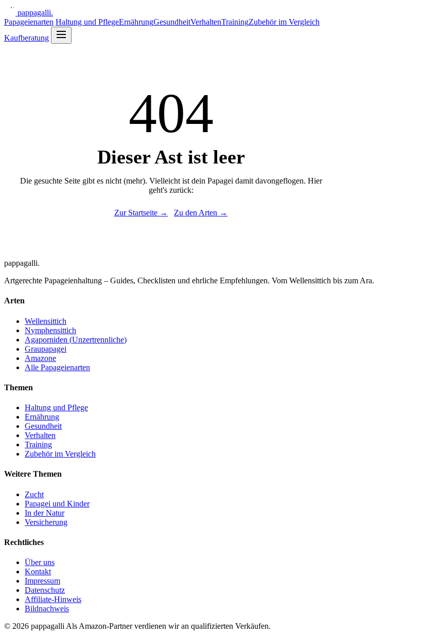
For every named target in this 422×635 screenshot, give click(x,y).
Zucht (34, 494)
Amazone (40, 358)
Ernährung (136, 21)
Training (235, 21)
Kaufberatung (26, 37)
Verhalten (205, 21)
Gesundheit (171, 21)
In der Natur (44, 513)
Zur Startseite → (141, 212)
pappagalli (35, 12)
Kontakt (38, 571)
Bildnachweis (47, 608)
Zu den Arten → (200, 212)
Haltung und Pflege (87, 21)
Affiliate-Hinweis (53, 599)
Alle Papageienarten (57, 367)
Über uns (40, 562)
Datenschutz (45, 590)
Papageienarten (29, 21)
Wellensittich (45, 321)
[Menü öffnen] (61, 35)
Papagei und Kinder (57, 503)
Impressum (42, 580)
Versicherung (46, 522)
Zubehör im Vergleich (284, 21)
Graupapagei (45, 348)
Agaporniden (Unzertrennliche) (76, 339)
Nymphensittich (50, 330)
